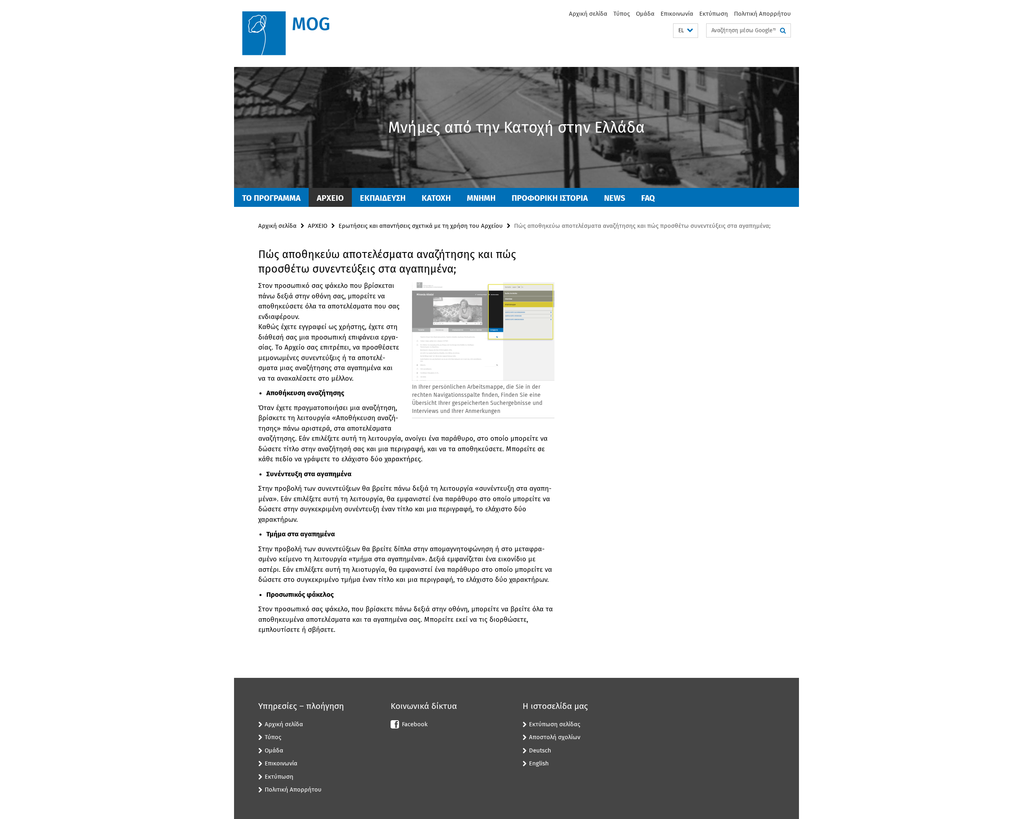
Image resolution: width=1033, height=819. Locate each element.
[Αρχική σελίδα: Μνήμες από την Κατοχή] (292, 33)
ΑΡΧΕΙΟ (330, 198)
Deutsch (540, 750)
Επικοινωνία (677, 13)
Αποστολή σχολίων (554, 737)
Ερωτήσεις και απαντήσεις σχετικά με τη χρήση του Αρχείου (421, 225)
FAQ (648, 198)
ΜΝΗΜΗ (481, 198)
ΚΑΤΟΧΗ (436, 198)
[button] (685, 30)
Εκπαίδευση (383, 198)
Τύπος (621, 13)
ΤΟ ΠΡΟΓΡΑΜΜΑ (271, 198)
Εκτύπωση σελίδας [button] (554, 724)
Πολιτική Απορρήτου (762, 13)
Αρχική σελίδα (588, 13)
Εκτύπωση (713, 13)
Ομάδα (645, 13)
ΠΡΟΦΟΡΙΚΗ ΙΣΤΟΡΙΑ (550, 198)
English (539, 763)
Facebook (415, 724)
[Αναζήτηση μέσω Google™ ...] (783, 30)
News (614, 198)
